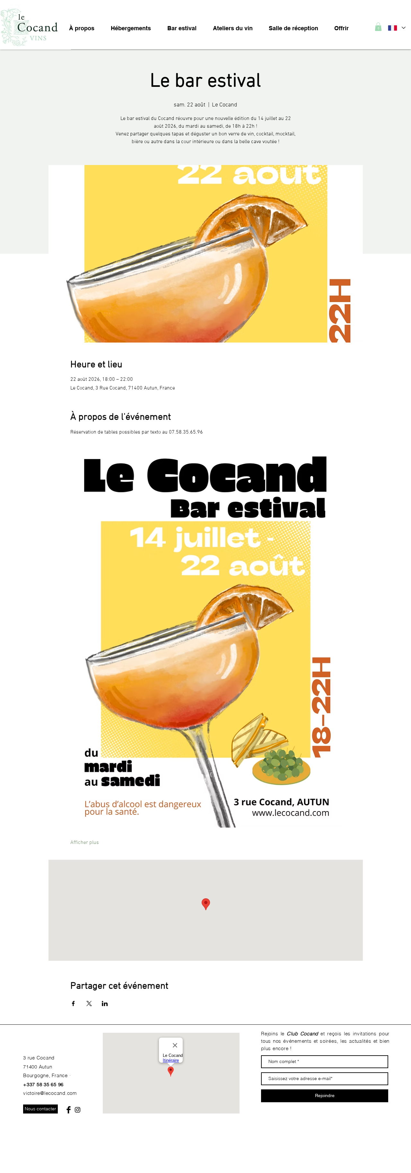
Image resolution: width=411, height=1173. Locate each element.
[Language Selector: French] (396, 28)
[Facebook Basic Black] (68, 1109)
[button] (378, 27)
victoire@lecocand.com (50, 1093)
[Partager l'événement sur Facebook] (73, 1003)
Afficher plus (84, 842)
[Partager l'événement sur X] (89, 1003)
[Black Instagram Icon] (77, 1109)
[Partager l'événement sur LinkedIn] (105, 1003)
